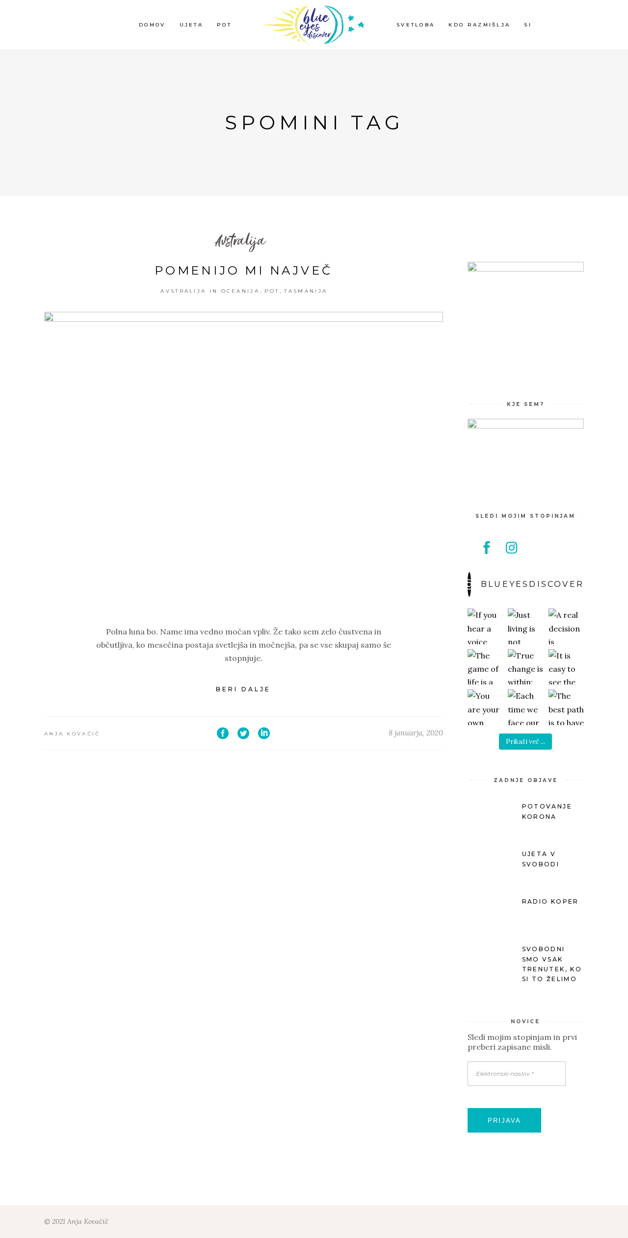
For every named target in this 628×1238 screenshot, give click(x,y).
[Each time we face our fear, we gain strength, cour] (526, 707)
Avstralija (240, 241)
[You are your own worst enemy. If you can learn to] (485, 707)
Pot (271, 291)
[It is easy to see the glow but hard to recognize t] (566, 667)
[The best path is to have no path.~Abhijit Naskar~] (566, 707)
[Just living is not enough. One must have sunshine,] (526, 626)
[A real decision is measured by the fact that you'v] (566, 626)
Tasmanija (305, 291)
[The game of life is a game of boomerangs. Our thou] (485, 667)
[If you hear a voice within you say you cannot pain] (485, 626)
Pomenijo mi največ (243, 270)
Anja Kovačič (72, 734)
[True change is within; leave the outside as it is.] (526, 667)
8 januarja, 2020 (416, 732)
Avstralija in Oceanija (210, 291)
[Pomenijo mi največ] (243, 461)
